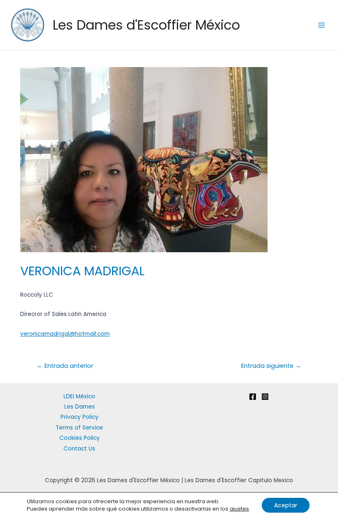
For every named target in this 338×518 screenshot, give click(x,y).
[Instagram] (265, 396)
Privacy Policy (80, 417)
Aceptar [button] (285, 505)
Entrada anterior (65, 366)
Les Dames (79, 407)
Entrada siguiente (271, 366)
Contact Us (79, 449)
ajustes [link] (239, 509)
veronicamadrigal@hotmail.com (65, 334)
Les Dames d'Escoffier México (146, 25)
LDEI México (79, 396)
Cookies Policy (79, 438)
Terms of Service (79, 428)
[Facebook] (252, 396)
